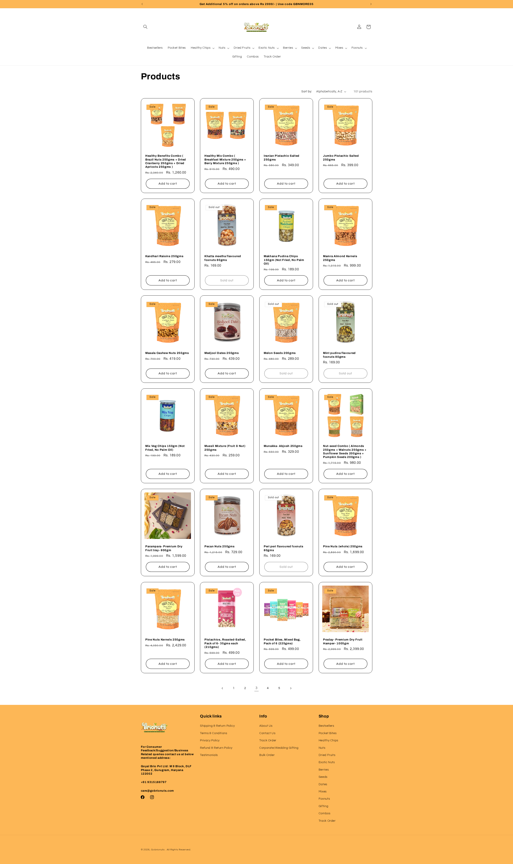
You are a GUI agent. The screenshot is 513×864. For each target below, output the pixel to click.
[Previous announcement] (142, 4)
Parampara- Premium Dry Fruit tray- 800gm (164, 548)
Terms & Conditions (213, 733)
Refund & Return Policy (216, 747)
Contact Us (267, 733)
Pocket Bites (328, 733)
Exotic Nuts (327, 762)
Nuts (322, 747)
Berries (324, 769)
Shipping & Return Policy (217, 725)
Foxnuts (324, 798)
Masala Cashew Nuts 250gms (167, 353)
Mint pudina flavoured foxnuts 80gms (339, 354)
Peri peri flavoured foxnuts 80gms (283, 548)
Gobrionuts (158, 850)
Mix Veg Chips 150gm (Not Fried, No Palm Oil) (165, 448)
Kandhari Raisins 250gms (164, 256)
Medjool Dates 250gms (221, 353)
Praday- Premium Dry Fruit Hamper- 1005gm (343, 641)
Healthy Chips (328, 740)
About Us (266, 725)
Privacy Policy (210, 740)
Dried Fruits (327, 755)
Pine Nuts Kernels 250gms (165, 639)
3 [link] (256, 688)
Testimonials (209, 755)
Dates (323, 784)
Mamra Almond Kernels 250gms (340, 258)
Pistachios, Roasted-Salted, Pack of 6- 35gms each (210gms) (225, 643)
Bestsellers (326, 725)
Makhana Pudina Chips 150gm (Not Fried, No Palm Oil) (284, 260)
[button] (145, 26)
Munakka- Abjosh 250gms (283, 446)
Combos (324, 813)
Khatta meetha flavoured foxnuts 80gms (222, 258)
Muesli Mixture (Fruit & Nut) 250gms (224, 448)
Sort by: (306, 91)
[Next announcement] (371, 4)
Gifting (323, 806)
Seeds (323, 776)
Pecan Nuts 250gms (219, 546)
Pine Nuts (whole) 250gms (343, 546)
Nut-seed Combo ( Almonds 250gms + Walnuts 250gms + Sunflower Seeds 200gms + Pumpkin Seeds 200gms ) (345, 452)
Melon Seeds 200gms (280, 353)
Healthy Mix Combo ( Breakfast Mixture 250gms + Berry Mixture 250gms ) (225, 159)
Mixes (323, 791)
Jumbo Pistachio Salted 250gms (341, 157)
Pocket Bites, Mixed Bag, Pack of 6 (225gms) (282, 641)
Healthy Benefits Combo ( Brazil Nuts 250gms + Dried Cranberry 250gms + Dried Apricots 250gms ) (165, 161)
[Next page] (290, 688)
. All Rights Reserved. (178, 850)
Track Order (267, 740)
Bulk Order (267, 755)
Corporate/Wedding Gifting (279, 747)
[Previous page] (222, 688)
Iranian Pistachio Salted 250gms (281, 157)
